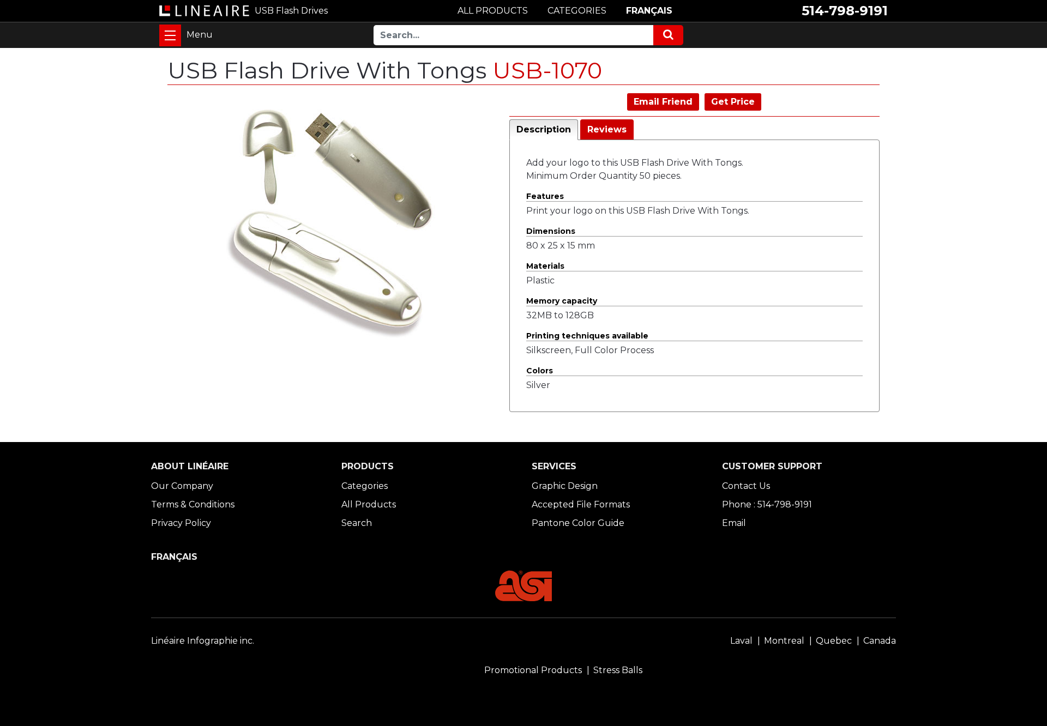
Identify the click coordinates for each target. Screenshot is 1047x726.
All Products (368, 504)
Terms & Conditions (192, 504)
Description (543, 129)
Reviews (607, 129)
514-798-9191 (845, 11)
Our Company (182, 486)
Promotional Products (533, 670)
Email (734, 523)
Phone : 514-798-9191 (767, 504)
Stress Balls (617, 670)
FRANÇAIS (649, 10)
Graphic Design (565, 486)
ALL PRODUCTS (493, 10)
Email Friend (663, 101)
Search (356, 523)
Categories (364, 486)
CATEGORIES (576, 10)
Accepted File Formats (581, 504)
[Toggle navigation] (170, 35)
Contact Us (746, 486)
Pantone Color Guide (578, 523)
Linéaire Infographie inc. (202, 641)
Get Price (733, 101)
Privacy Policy (181, 523)
